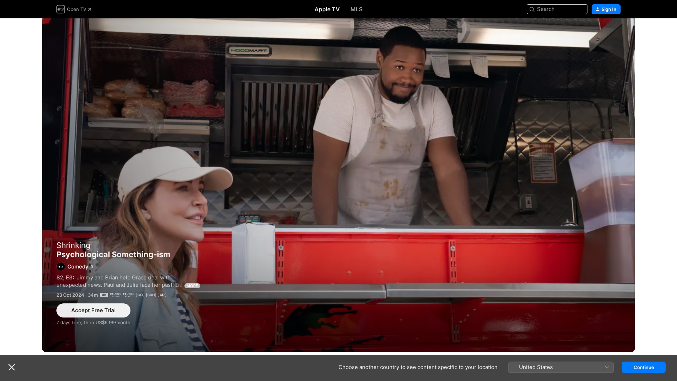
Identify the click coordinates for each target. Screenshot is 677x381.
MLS (356, 9)
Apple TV (327, 9)
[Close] (11, 367)
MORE (192, 285)
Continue (644, 367)
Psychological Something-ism (338, 185)
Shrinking (73, 245)
